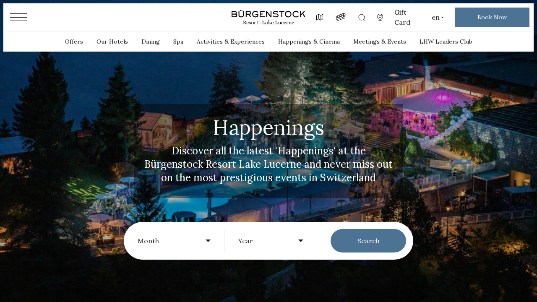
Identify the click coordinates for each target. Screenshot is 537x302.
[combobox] (174, 241)
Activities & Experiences (231, 41)
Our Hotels (112, 41)
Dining (150, 41)
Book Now (492, 17)
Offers (74, 41)
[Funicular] (340, 17)
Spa (178, 41)
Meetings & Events (379, 41)
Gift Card (402, 17)
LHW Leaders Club (446, 41)
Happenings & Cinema (309, 41)
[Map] (319, 17)
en (436, 17)
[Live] (380, 17)
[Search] (361, 17)
